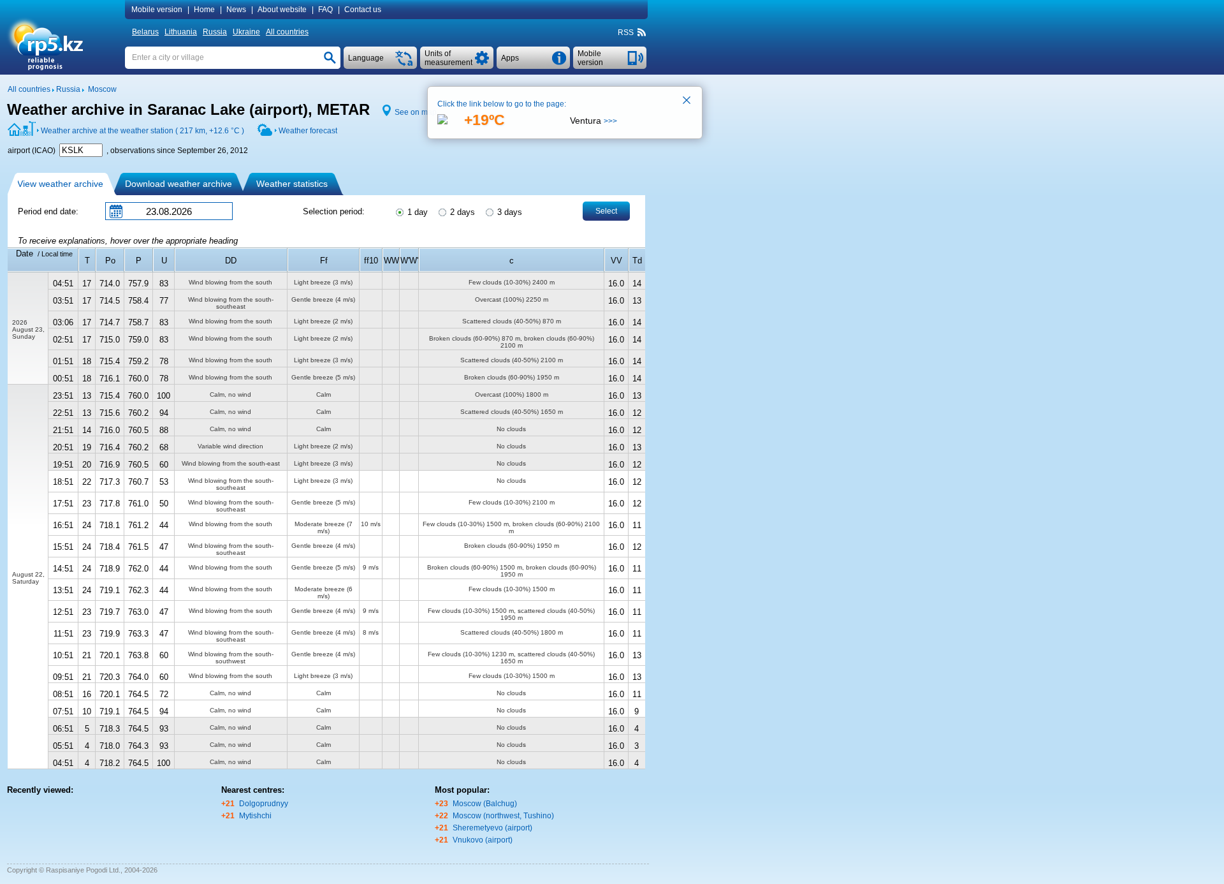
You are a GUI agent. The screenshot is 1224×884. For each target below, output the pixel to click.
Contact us (362, 9)
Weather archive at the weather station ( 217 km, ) (142, 130)
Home (204, 9)
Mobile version (156, 9)
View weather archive (60, 184)
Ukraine (246, 31)
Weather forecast (308, 130)
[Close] (687, 101)
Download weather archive (178, 184)
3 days (508, 212)
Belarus (145, 31)
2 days (461, 212)
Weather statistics (292, 184)
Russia (215, 31)
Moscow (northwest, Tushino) (503, 815)
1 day (416, 212)
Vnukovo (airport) (483, 840)
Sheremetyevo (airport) (492, 827)
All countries (287, 31)
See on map (416, 112)
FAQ (325, 9)
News (236, 9)
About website (282, 9)
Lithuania (180, 31)
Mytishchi (255, 815)
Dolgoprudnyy (263, 803)
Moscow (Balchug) (485, 803)
